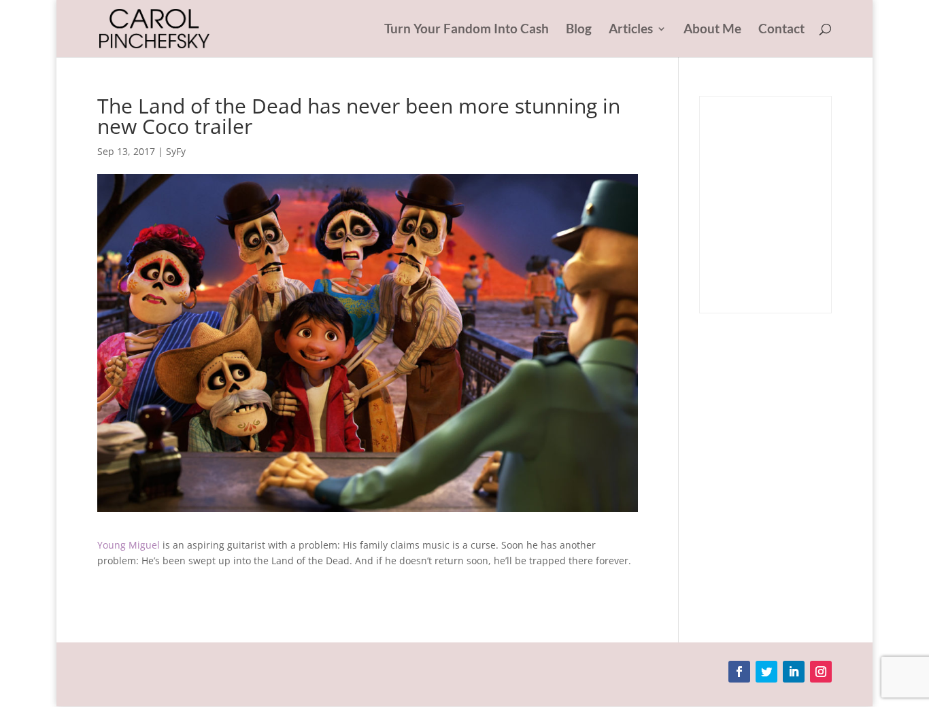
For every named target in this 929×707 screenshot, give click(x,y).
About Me (712, 30)
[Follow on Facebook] (739, 672)
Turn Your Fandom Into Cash (466, 30)
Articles (631, 30)
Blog (579, 30)
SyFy (176, 151)
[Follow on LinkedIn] (794, 672)
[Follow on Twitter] (766, 672)
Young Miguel (128, 544)
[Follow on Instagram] (821, 672)
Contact (781, 30)
